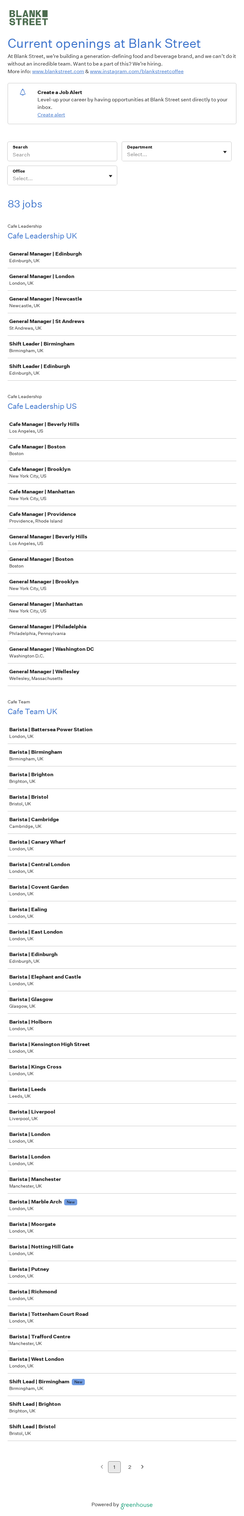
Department (139, 147)
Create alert (51, 115)
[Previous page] (102, 1467)
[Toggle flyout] (225, 152)
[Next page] (142, 1467)
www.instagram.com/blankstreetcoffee (137, 71)
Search (20, 147)
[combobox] (127, 154)
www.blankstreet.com (58, 71)
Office (19, 171)
